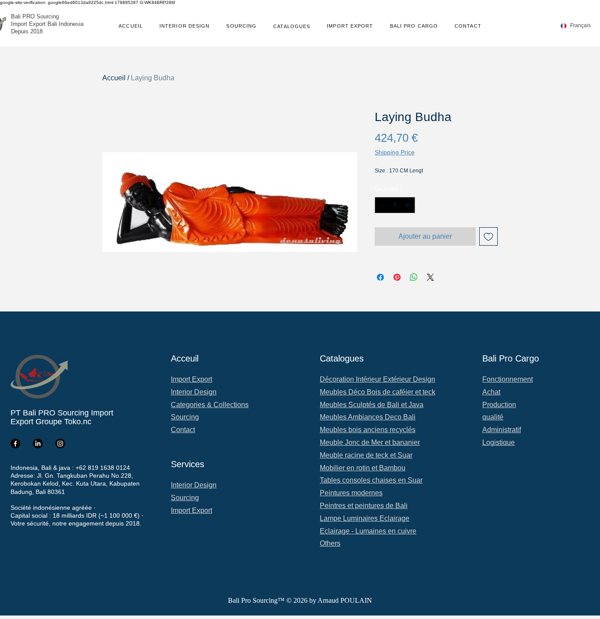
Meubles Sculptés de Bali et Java (371, 404)
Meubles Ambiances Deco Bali (368, 417)
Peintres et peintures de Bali (364, 505)
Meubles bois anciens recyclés (368, 429)
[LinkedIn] (38, 443)
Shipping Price (395, 152)
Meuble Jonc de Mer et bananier (370, 442)
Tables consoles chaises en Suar (371, 480)
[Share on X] (430, 277)
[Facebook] (15, 443)
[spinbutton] (395, 205)
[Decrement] (381, 205)
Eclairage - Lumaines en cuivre (368, 531)
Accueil (114, 78)
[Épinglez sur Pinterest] (397, 277)
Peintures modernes (351, 493)
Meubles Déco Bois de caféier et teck (377, 392)
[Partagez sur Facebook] (380, 277)
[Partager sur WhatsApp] (413, 277)
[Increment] (408, 205)
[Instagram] (60, 443)
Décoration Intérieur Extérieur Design (377, 379)
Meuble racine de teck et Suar (366, 455)
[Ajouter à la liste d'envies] (488, 236)
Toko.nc (77, 421)
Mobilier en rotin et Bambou (362, 468)
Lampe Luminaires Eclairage (364, 518)
